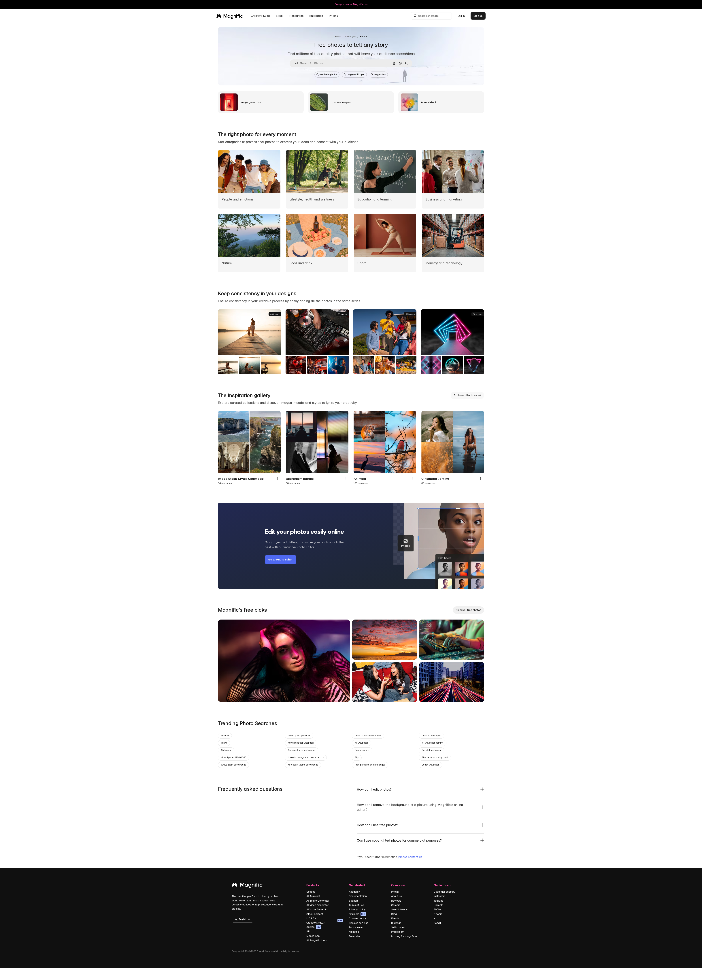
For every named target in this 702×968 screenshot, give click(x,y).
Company (398, 885)
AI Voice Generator (317, 909)
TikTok (437, 909)
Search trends (399, 909)
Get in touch (442, 885)
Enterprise (354, 936)
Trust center (356, 927)
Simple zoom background (435, 757)
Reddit (437, 923)
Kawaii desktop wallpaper (301, 742)
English (242, 919)
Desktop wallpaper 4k (299, 735)
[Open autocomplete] (295, 63)
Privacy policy (357, 909)
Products (312, 885)
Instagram (439, 896)
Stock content (314, 914)
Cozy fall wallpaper (431, 750)
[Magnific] (247, 885)
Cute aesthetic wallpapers (301, 750)
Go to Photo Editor (280, 559)
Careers (395, 905)
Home (338, 36)
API (308, 931)
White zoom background (233, 764)
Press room (397, 931)
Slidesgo (396, 923)
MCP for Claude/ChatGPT (324, 920)
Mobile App (313, 936)
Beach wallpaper (430, 764)
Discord (438, 914)
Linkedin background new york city (306, 757)
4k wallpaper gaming (432, 742)
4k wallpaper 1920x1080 (233, 757)
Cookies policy (357, 918)
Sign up (478, 16)
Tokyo (224, 742)
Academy (354, 891)
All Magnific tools (316, 940)
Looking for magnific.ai (404, 936)
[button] (242, 919)
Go (226, 694)
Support (353, 900)
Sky (356, 757)
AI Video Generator (317, 905)
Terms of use (356, 905)
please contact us (410, 857)
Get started (357, 885)
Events (395, 918)
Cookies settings (358, 923)
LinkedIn (438, 905)
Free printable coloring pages (370, 764)
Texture (225, 735)
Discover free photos (468, 610)
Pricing (333, 16)
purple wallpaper (356, 74)
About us (396, 896)
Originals (357, 914)
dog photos (380, 74)
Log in (461, 16)
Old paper (226, 750)
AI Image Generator (317, 900)
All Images (350, 36)
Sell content (398, 927)
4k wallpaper (361, 742)
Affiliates (354, 931)
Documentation (358, 896)
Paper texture (362, 750)
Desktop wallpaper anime (368, 735)
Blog (394, 914)
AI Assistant (313, 896)
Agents (313, 927)
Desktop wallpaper (431, 735)
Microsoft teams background (303, 764)
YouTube (438, 900)
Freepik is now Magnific (349, 4)
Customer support (444, 891)
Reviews (396, 900)
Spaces (310, 891)
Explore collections (465, 395)
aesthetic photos (328, 74)
